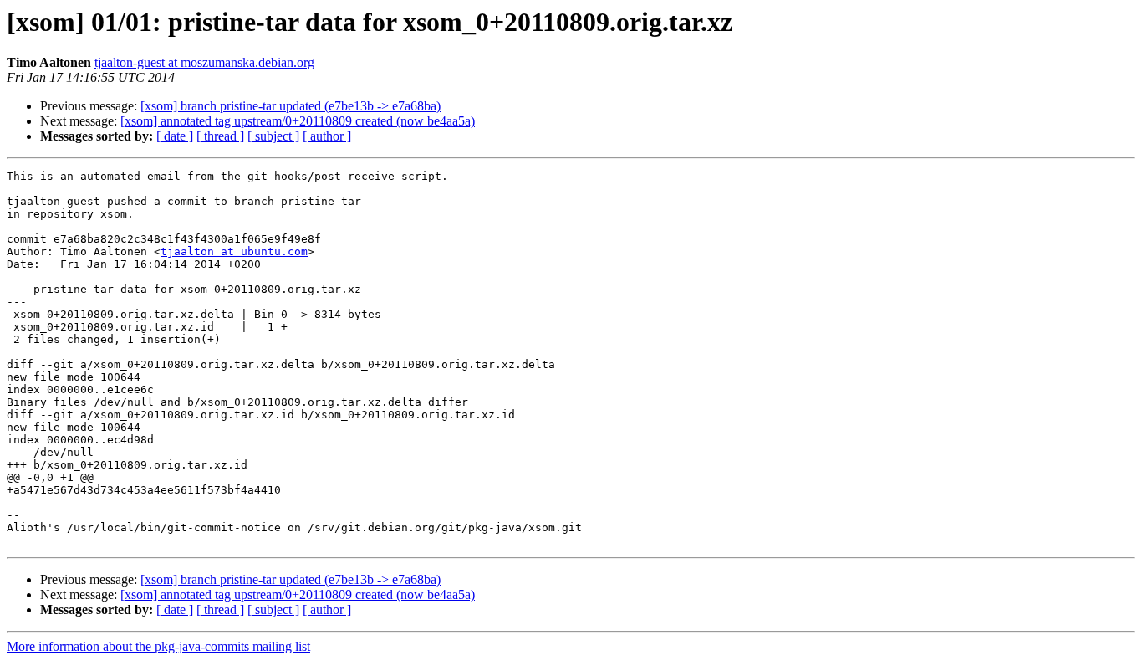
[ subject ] (273, 136)
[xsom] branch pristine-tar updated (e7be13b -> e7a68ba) (290, 106)
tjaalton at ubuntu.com (234, 251)
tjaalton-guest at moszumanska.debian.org (204, 62)
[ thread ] (220, 136)
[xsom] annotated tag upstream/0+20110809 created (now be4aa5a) (297, 121)
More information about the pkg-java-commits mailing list (158, 646)
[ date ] (174, 136)
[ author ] (327, 136)
